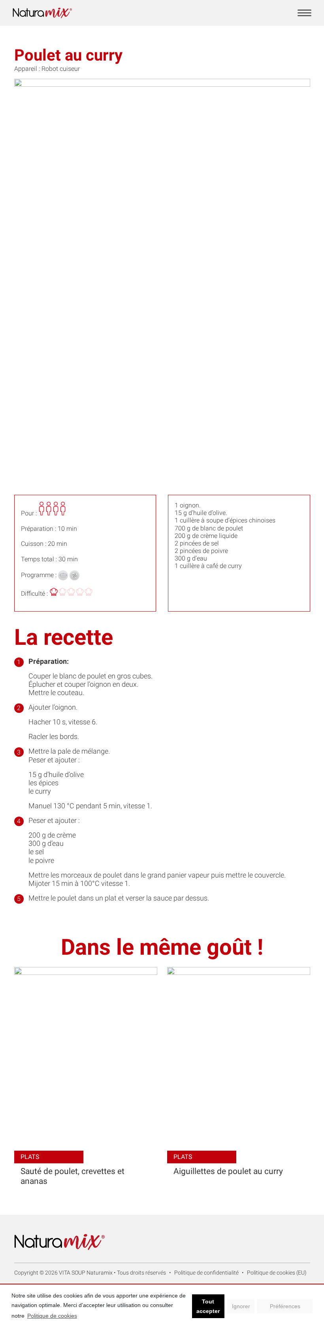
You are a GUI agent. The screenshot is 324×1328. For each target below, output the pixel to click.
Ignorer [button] (241, 1306)
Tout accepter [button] (208, 1306)
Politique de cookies (52, 1316)
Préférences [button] (285, 1306)
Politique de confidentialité (206, 1272)
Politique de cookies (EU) (277, 1272)
